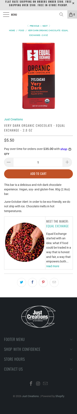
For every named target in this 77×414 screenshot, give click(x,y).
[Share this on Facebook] (32, 282)
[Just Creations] (38, 14)
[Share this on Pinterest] (43, 282)
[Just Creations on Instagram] (38, 384)
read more (52, 266)
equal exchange (57, 226)
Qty (6, 153)
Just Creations (13, 119)
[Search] (63, 14)
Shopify (59, 396)
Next (45, 26)
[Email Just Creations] (45, 384)
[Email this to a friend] (54, 282)
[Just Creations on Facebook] (31, 384)
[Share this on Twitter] (21, 282)
